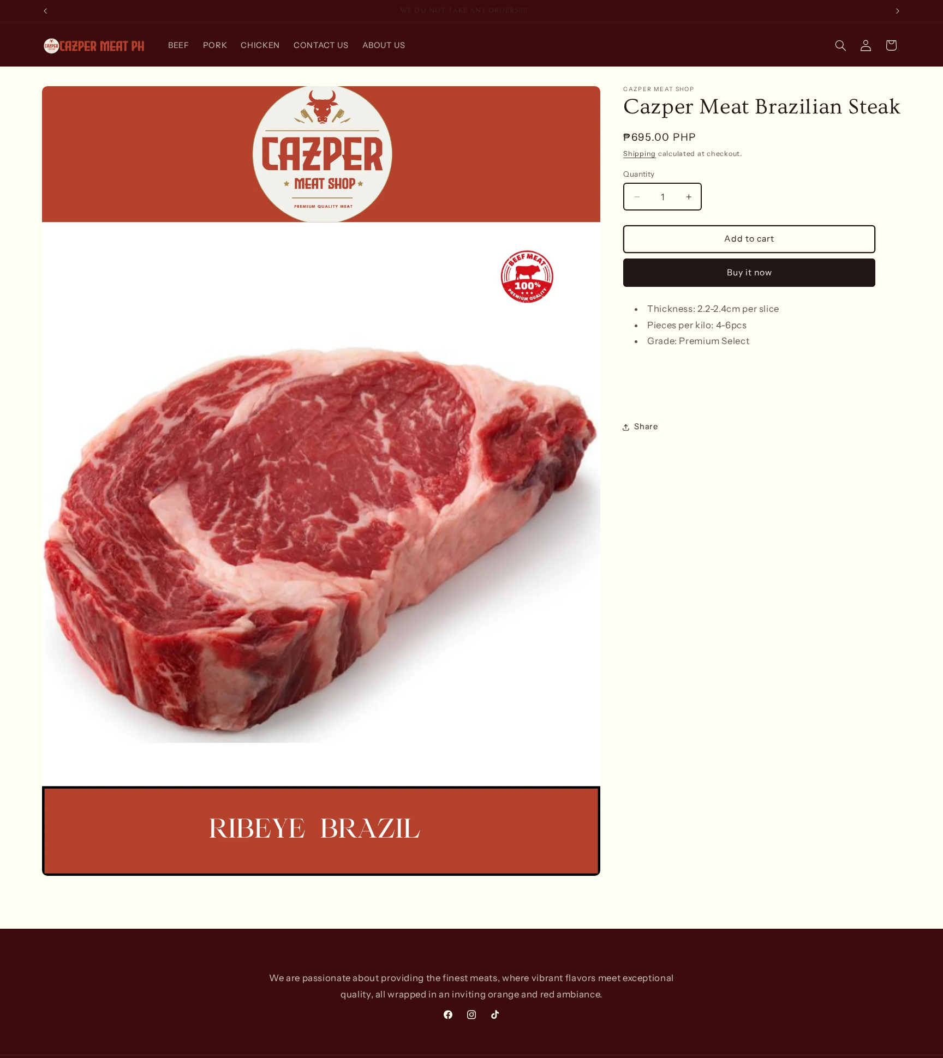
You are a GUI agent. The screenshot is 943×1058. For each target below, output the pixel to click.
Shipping (639, 154)
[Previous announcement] (45, 11)
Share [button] (646, 427)
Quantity (638, 174)
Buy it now (750, 272)
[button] (840, 45)
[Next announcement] (898, 11)
